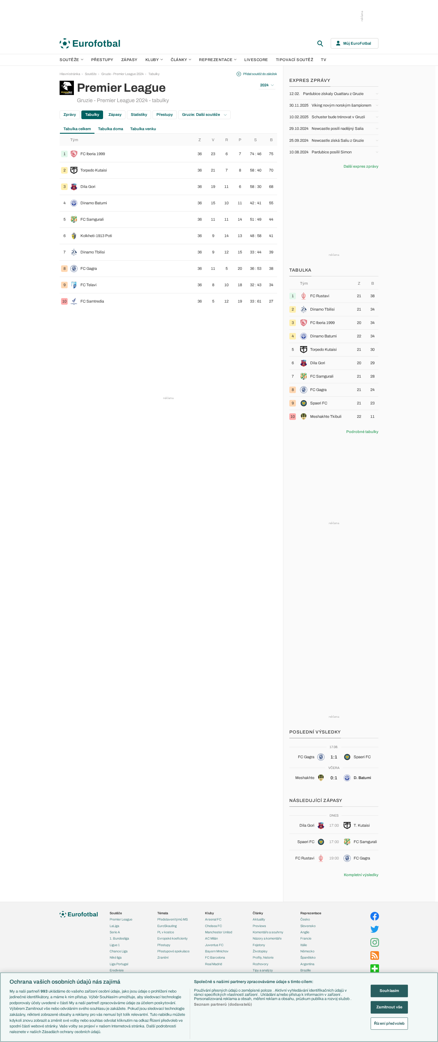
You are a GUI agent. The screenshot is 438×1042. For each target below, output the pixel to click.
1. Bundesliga (119, 938)
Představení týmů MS (172, 919)
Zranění (162, 957)
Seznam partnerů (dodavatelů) (223, 1004)
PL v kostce (165, 932)
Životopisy (260, 951)
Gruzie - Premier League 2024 (122, 74)
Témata (162, 913)
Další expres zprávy (361, 166)
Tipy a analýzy (263, 970)
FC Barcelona (215, 957)
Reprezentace (215, 60)
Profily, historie (263, 957)
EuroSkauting (167, 926)
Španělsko (308, 957)
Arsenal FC (213, 919)
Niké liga (116, 957)
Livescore (256, 60)
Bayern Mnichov (217, 951)
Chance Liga (119, 951)
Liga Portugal (119, 964)
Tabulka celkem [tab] (77, 129)
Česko (305, 919)
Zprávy (69, 115)
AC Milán (211, 938)
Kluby (152, 60)
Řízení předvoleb (389, 1023)
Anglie (304, 932)
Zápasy (129, 60)
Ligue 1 (115, 945)
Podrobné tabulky (362, 432)
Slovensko (308, 926)
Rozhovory (260, 964)
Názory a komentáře (267, 938)
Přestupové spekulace (173, 951)
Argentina (307, 964)
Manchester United (218, 932)
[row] (168, 154)
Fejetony (259, 945)
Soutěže (69, 60)
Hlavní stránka (70, 74)
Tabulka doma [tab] (110, 129)
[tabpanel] (168, 221)
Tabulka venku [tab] (143, 129)
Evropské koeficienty (172, 938)
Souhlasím (389, 991)
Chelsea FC (213, 926)
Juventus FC (214, 945)
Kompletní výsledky (361, 875)
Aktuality (259, 919)
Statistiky (139, 115)
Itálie (303, 945)
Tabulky (154, 74)
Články (258, 913)
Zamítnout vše (389, 1007)
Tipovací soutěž (294, 60)
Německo (307, 951)
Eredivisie (117, 970)
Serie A (115, 932)
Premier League (121, 919)
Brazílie (305, 970)
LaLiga (114, 926)
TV (323, 60)
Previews (259, 926)
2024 (264, 85)
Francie (305, 938)
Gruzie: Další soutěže (201, 115)
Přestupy (102, 60)
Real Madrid (213, 964)
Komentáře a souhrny (268, 932)
